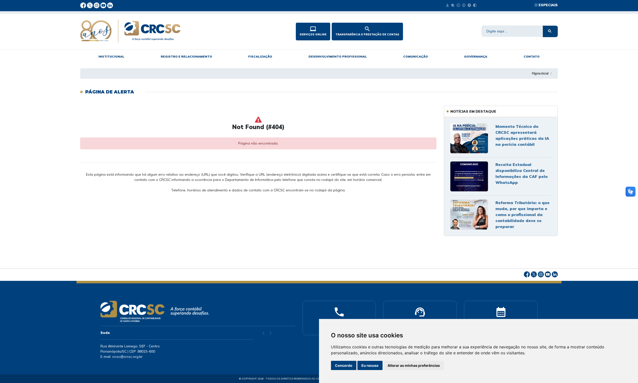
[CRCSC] (177, 31)
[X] (90, 5)
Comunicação (415, 56)
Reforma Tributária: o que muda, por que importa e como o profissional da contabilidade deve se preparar (522, 214)
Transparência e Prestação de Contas (367, 31)
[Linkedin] (110, 5)
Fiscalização (260, 56)
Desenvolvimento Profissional (338, 56)
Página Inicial (540, 73)
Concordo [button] (343, 365)
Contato (532, 56)
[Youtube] (103, 5)
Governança (475, 56)
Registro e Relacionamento (186, 56)
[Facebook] (83, 5)
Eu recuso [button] (370, 365)
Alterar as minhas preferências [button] (414, 365)
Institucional (111, 56)
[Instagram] (97, 5)
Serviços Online (313, 31)
